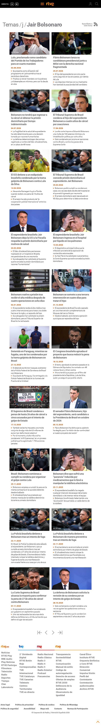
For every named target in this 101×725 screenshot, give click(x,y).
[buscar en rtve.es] (96, 4)
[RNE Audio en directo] (17, 4)
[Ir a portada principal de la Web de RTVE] (9, 646)
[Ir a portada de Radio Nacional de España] (45, 647)
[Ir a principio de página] (97, 721)
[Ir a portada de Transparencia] (78, 647)
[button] (39, 632)
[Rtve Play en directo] (12, 4)
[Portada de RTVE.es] (50, 4)
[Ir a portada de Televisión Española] (27, 647)
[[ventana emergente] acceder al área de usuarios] (90, 4)
